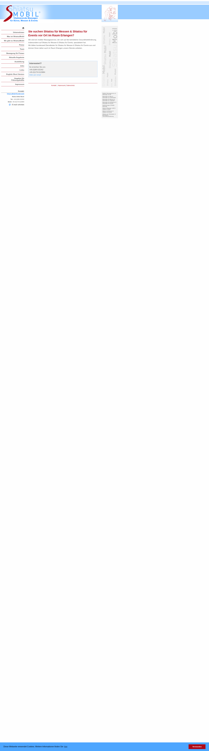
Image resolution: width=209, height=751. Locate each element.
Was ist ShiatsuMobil (15, 36)
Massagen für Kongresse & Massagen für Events (109, 103)
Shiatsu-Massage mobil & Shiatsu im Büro (109, 109)
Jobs (22, 66)
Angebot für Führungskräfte (17, 79)
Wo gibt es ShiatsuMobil (14, 41)
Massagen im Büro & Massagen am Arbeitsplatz (109, 97)
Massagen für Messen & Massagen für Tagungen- (109, 100)
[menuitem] (12, 28)
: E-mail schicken (16, 105)
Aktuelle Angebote (16, 57)
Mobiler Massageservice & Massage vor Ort (109, 94)
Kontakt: (21, 91)
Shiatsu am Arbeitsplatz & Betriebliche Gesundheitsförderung (109, 115)
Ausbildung (19, 62)
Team (22, 49)
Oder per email (35, 75)
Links (22, 70)
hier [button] (65, 747)
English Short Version (15, 74)
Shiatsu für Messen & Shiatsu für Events (108, 112)
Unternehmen (18, 32)
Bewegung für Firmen (15, 53)
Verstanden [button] (197, 747)
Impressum (19, 84)
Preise (21, 45)
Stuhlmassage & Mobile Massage (108, 106)
